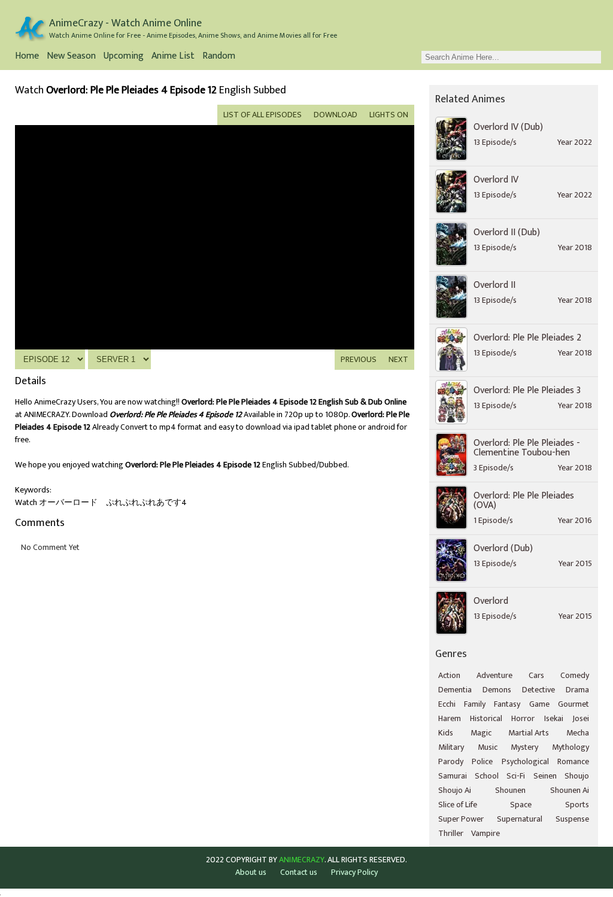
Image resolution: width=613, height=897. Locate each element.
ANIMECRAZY (301, 860)
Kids (445, 733)
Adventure (494, 675)
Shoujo (577, 776)
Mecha (577, 733)
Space (521, 804)
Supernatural (519, 819)
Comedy (574, 675)
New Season (71, 57)
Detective (538, 690)
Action (449, 675)
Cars (536, 675)
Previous (359, 359)
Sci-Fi (515, 776)
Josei (580, 718)
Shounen (510, 790)
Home (27, 57)
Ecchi (447, 704)
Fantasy (507, 704)
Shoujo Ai (454, 790)
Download (335, 114)
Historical (486, 718)
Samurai (452, 776)
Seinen (545, 776)
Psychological (525, 761)
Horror (523, 718)
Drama (577, 690)
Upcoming (124, 57)
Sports (577, 804)
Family (474, 704)
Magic (481, 733)
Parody (450, 761)
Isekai (553, 718)
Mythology (570, 747)
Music (487, 747)
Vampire (485, 833)
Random (218, 57)
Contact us (298, 872)
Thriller (450, 833)
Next (398, 359)
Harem (449, 718)
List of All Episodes (262, 114)
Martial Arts (528, 733)
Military (451, 747)
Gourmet (573, 704)
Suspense (572, 819)
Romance (573, 761)
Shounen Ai (569, 790)
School (487, 776)
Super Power (461, 819)
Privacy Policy (354, 872)
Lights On (388, 114)
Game (539, 704)
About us (250, 872)
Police (482, 761)
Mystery (524, 747)
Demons (496, 690)
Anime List (173, 57)
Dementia (455, 690)
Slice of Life (457, 804)
